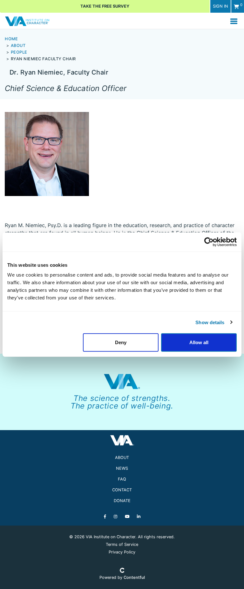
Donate (122, 500)
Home (11, 38)
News (122, 468)
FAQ (122, 479)
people (19, 52)
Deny (120, 342)
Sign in (220, 6)
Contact (122, 490)
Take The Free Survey (104, 6)
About (122, 457)
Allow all (198, 342)
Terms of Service (122, 544)
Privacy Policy (122, 552)
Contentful (134, 577)
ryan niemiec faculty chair (43, 58)
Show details (209, 322)
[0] (236, 6)
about (18, 45)
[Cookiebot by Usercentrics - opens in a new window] (209, 241)
